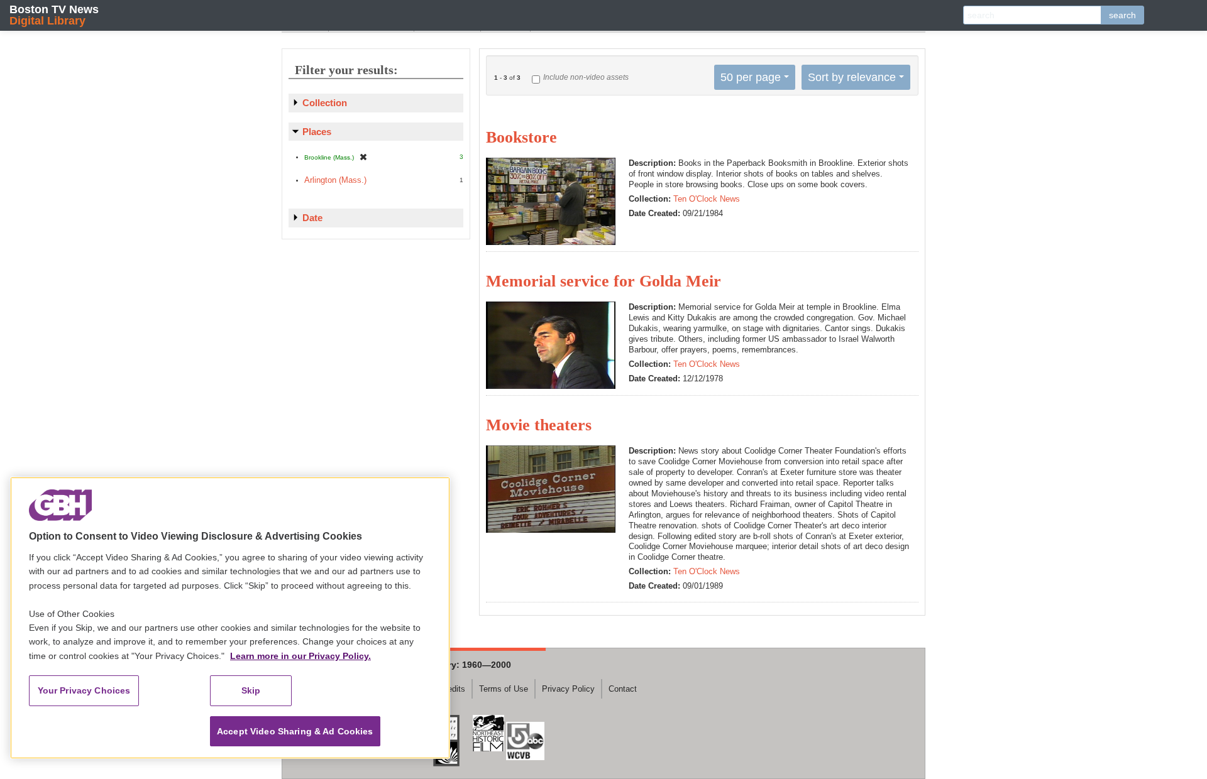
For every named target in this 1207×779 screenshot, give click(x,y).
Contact (623, 689)
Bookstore (521, 137)
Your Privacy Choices (84, 690)
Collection (324, 102)
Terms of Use (503, 689)
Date (312, 217)
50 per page (750, 77)
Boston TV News (54, 14)
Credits (452, 689)
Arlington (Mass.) (335, 180)
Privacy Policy (568, 689)
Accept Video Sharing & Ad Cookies (295, 731)
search (1122, 15)
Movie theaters (539, 425)
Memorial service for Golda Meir (603, 281)
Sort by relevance (852, 77)
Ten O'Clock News (706, 199)
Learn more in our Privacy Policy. (300, 656)
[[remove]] (363, 156)
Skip (251, 690)
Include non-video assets (586, 77)
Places (316, 131)
